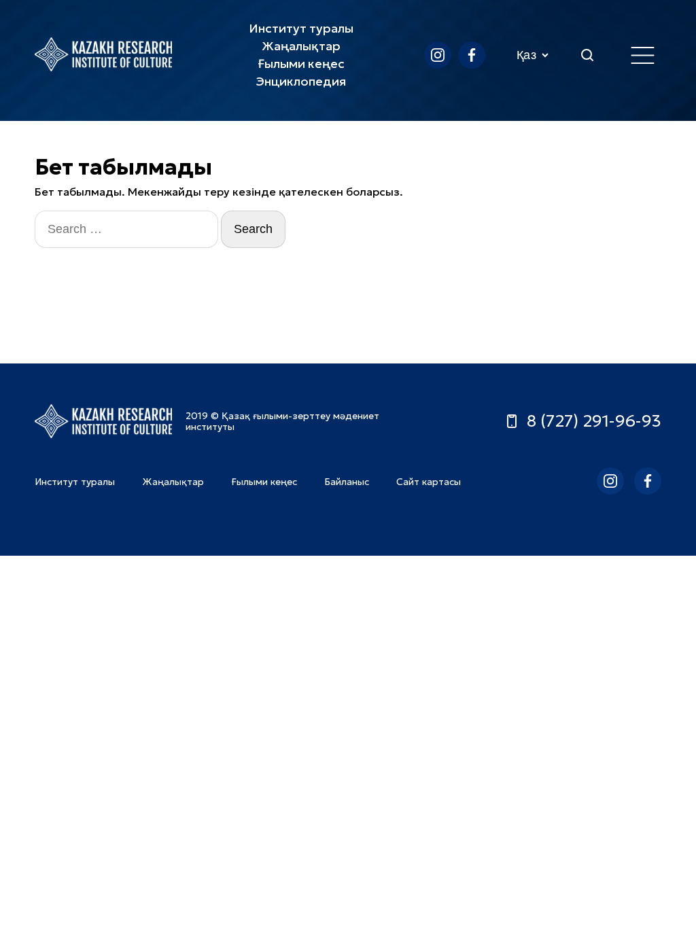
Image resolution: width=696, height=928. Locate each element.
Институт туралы (301, 28)
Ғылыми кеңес (301, 63)
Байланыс (346, 482)
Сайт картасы (428, 482)
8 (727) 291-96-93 (594, 421)
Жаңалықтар (301, 46)
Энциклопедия (301, 81)
